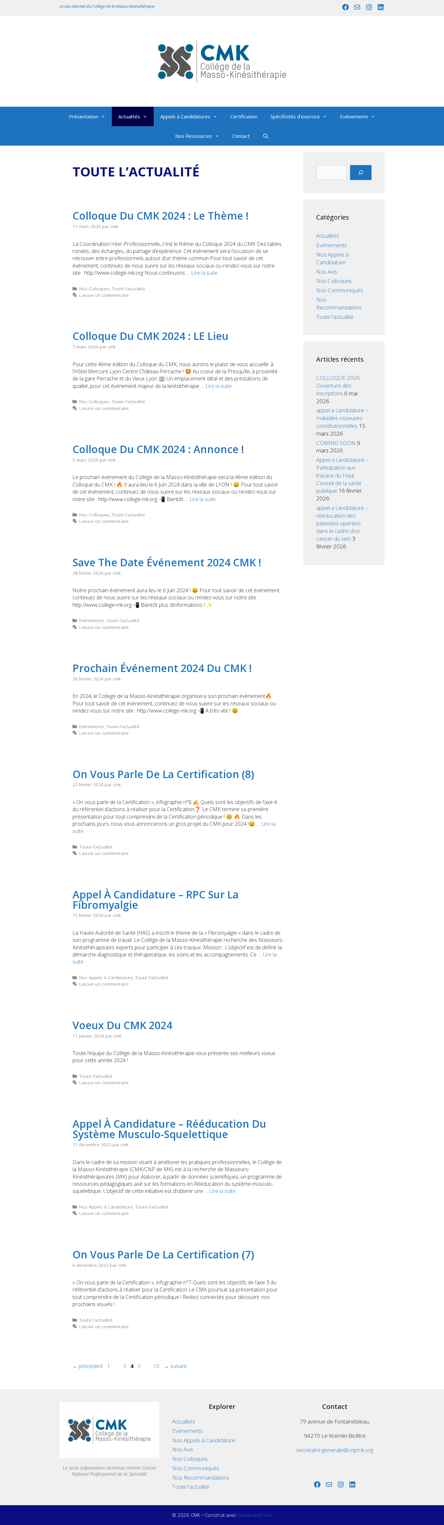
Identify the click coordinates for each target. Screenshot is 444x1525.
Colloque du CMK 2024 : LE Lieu (150, 336)
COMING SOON (336, 443)
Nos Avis (326, 271)
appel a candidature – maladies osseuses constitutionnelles (342, 417)
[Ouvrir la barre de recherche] (265, 136)
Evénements (354, 116)
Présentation (83, 116)
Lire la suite (204, 272)
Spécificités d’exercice (295, 116)
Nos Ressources (193, 136)
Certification (243, 116)
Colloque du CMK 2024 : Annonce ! (158, 449)
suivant (175, 1366)
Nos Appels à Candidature (106, 977)
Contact (241, 136)
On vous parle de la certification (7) (163, 1254)
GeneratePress (255, 1515)
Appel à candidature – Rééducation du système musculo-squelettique (169, 1129)
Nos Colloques (94, 288)
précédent (87, 1366)
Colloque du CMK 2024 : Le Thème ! (160, 215)
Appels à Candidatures (185, 116)
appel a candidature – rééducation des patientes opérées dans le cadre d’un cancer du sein (342, 523)
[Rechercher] (361, 172)
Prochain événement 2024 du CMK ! (162, 668)
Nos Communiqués (339, 290)
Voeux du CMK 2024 (122, 1025)
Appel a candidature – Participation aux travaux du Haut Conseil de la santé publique (342, 475)
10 (157, 1366)
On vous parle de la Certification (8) (163, 774)
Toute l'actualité (128, 288)
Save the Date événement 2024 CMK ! (166, 562)
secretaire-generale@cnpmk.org (334, 1450)
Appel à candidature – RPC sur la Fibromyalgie (155, 899)
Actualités (129, 116)
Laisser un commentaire (104, 295)
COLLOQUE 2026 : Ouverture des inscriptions (339, 385)
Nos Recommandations (339, 303)
